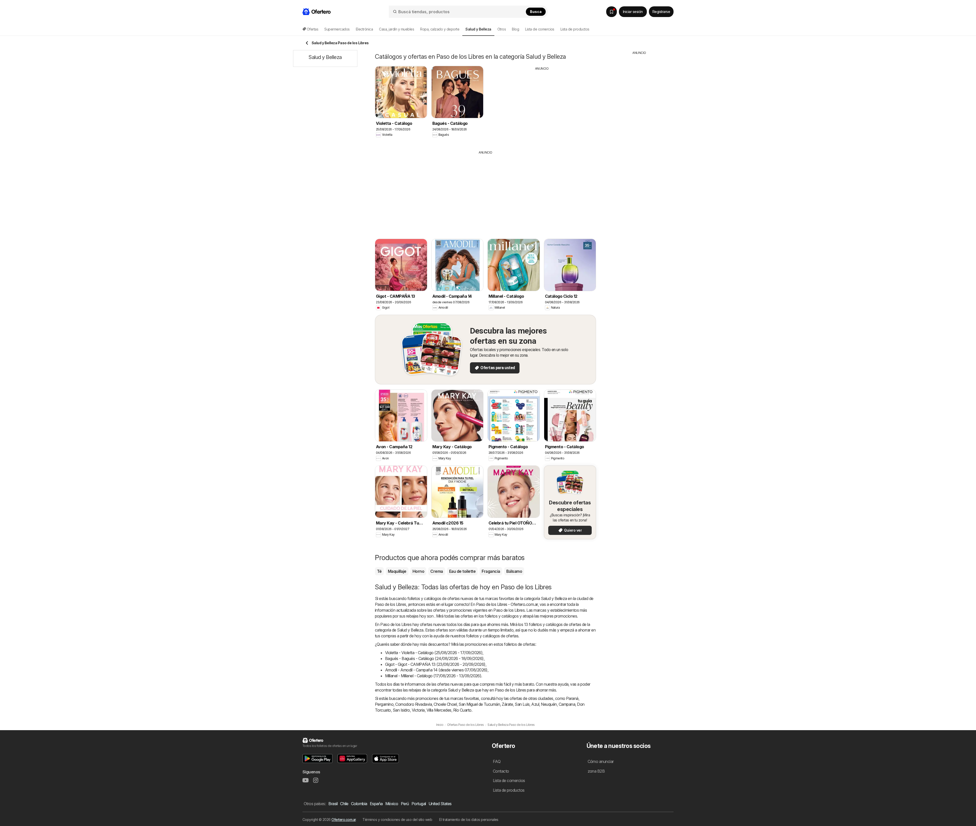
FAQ (496, 761)
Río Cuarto (462, 710)
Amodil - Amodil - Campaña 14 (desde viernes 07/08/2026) (436, 669)
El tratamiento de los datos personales (468, 819)
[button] (317, 758)
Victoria (418, 710)
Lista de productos (574, 29)
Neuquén (549, 704)
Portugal (418, 803)
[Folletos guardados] (611, 11)
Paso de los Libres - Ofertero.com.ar (507, 604)
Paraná (572, 698)
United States (440, 803)
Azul (535, 704)
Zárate (507, 704)
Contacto (501, 771)
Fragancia (491, 571)
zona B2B (596, 771)
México (391, 803)
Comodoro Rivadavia (413, 704)
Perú (405, 803)
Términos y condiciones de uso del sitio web (397, 819)
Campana (567, 704)
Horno (418, 571)
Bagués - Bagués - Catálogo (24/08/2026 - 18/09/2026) (434, 658)
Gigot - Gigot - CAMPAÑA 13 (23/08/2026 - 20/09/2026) (435, 664)
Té (379, 571)
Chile (344, 803)
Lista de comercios (539, 29)
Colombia (359, 803)
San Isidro (401, 710)
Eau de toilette (462, 571)
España (376, 803)
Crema (436, 571)
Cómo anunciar (601, 761)
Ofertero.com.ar (343, 819)
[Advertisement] (542, 106)
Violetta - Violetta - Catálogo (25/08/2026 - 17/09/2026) (433, 652)
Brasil (333, 803)
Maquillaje (397, 571)
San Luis (522, 704)
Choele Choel (445, 704)
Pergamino (384, 704)
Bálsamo (514, 571)
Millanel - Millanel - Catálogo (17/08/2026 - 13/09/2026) (433, 675)
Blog (515, 29)
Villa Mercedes (438, 710)
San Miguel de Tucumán (479, 704)
